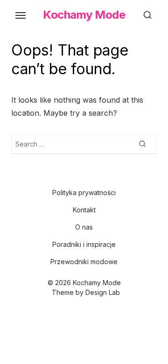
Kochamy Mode (84, 14)
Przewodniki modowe (84, 262)
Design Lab (102, 292)
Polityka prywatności (84, 192)
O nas (84, 227)
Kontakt (84, 210)
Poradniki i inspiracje (84, 244)
